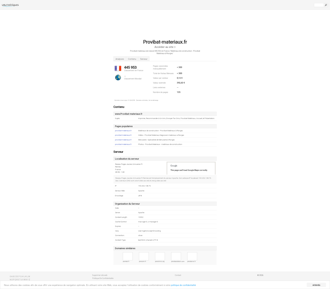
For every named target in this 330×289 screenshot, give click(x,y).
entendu (316, 284)
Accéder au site (164, 47)
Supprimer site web (99, 275)
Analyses (120, 59)
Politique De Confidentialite (102, 278)
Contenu (132, 59)
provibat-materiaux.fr (123, 131)
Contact (178, 275)
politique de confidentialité (183, 285)
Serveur (143, 59)
